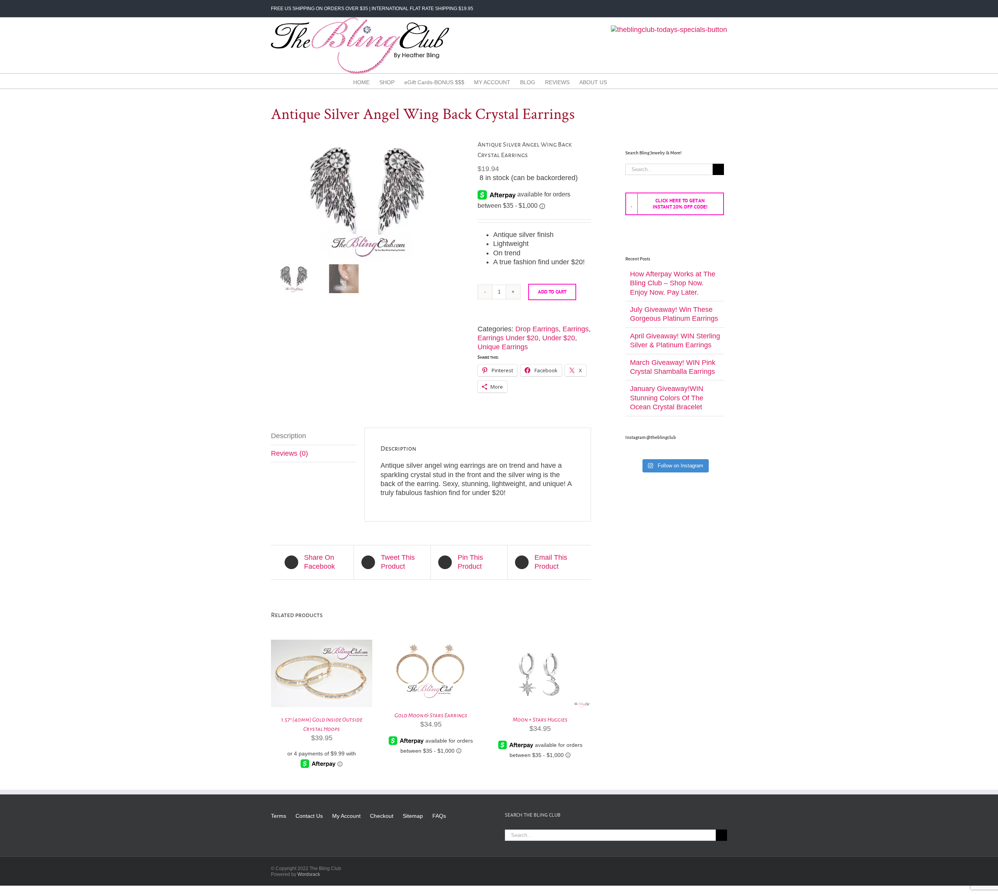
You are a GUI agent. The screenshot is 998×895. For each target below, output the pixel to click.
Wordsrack (308, 874)
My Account (346, 816)
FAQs (439, 816)
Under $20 (558, 338)
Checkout (381, 816)
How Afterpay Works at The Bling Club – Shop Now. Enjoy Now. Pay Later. (672, 283)
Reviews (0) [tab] (289, 453)
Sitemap (413, 816)
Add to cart (552, 291)
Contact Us (309, 816)
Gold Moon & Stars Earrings (431, 715)
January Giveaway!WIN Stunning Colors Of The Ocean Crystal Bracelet (666, 398)
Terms (278, 816)
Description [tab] (288, 436)
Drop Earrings (537, 329)
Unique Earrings (503, 347)
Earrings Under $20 (508, 338)
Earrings (576, 329)
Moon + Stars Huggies (540, 719)
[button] (633, 82)
